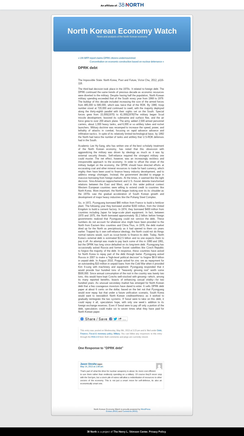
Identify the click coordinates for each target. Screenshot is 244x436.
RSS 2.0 (95, 337)
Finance (84, 333)
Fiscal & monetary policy (100, 333)
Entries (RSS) (112, 411)
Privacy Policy (157, 431)
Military (117, 333)
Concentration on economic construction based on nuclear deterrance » (127, 61)
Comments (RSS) (129, 411)
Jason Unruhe (88, 363)
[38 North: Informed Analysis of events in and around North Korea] (122, 9)
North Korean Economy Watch (122, 31)
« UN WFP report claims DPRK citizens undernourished (107, 58)
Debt (159, 330)
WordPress (145, 409)
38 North (92, 431)
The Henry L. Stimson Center (130, 431)
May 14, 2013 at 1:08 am (91, 366)
